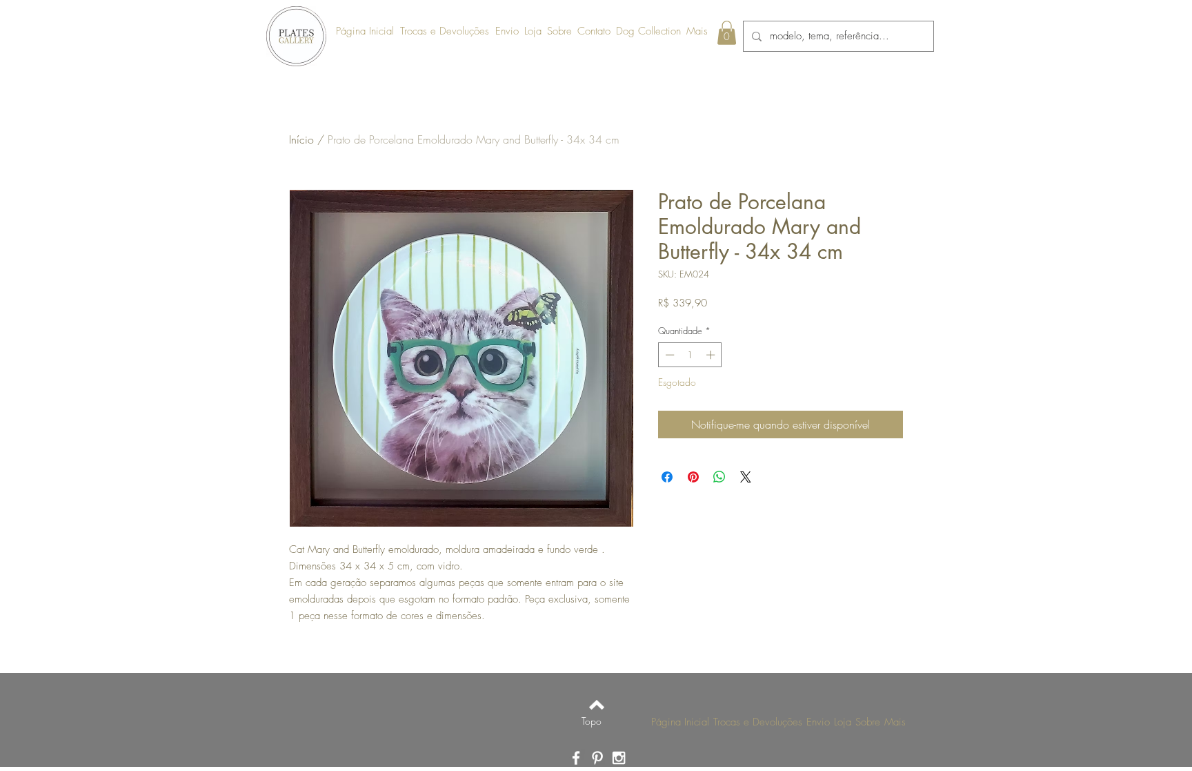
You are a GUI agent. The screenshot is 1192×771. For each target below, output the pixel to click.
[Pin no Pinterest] (693, 477)
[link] (727, 33)
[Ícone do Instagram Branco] (619, 758)
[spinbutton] (690, 355)
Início (301, 139)
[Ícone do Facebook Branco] (576, 758)
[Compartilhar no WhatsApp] (719, 477)
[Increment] (712, 355)
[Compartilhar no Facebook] (667, 477)
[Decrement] (668, 355)
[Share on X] (745, 477)
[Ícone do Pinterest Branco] (597, 758)
